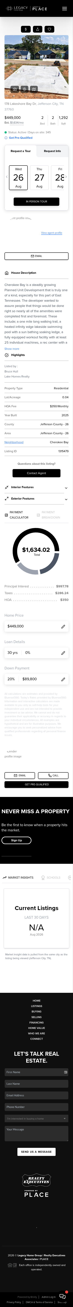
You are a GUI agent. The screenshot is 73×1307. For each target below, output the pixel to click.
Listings (36, 1006)
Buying (36, 1011)
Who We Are (36, 1033)
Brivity (34, 1297)
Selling (36, 1017)
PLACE (44, 1259)
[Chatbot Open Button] (63, 1297)
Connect (36, 1039)
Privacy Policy (14, 1302)
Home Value (36, 1028)
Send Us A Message (36, 1151)
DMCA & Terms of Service (39, 1302)
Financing (36, 1022)
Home (36, 1000)
